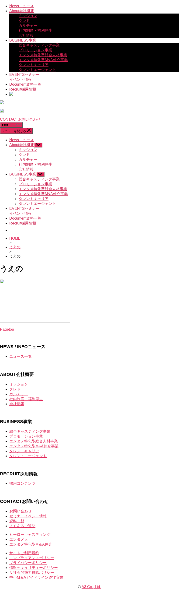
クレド (24, 21)
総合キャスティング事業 (39, 45)
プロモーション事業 (35, 50)
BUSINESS (22, 40)
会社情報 (26, 35)
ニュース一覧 (20, 356)
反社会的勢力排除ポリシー (31, 573)
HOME (15, 238)
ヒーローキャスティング (29, 534)
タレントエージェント (37, 70)
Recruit (22, 89)
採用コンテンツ (22, 483)
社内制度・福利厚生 (35, 30)
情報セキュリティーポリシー (33, 568)
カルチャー (28, 26)
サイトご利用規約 (24, 553)
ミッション (28, 16)
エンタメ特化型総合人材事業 (43, 55)
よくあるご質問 (22, 526)
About (21, 11)
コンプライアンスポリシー (31, 558)
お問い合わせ (20, 511)
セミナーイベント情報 (28, 516)
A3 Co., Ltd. (91, 587)
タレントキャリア (33, 65)
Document (25, 84)
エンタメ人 (18, 539)
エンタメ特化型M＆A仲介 (30, 544)
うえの (15, 247)
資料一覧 (16, 521)
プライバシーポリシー (28, 563)
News (21, 6)
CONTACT (20, 119)
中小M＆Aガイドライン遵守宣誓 (36, 577)
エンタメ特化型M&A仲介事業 (43, 60)
